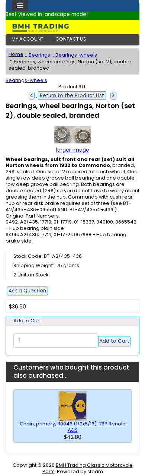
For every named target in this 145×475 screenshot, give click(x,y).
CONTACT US (70, 38)
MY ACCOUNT (28, 38)
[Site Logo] (72, 27)
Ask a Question (27, 290)
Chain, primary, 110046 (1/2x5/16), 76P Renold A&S (73, 427)
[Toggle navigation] (20, 5)
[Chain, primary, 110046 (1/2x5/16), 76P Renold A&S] (72, 405)
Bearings (39, 54)
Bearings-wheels (76, 54)
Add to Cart (114, 341)
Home (16, 54)
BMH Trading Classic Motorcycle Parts (87, 468)
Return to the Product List (72, 95)
